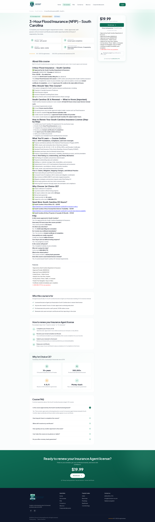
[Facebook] (30, 510)
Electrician (85, 498)
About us (88, 4)
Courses (31, 11)
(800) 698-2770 (116, 58)
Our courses (66, 4)
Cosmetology (86, 505)
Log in (122, 4)
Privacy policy (32, 519)
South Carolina (39, 11)
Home (59, 4)
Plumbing (84, 501)
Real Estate (85, 503)
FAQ (73, 4)
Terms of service (41, 519)
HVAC (83, 496)
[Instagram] (34, 510)
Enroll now (111, 25)
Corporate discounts (98, 4)
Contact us (80, 4)
